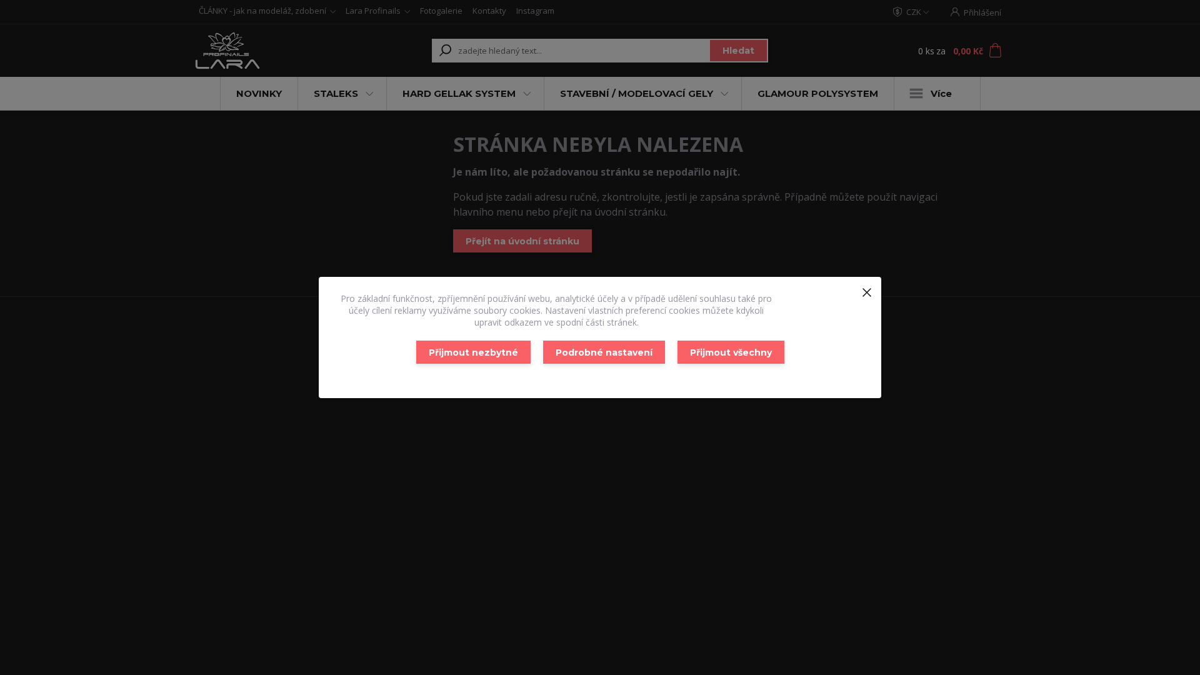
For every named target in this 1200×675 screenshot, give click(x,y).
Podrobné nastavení (604, 352)
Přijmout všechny (731, 352)
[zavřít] (867, 289)
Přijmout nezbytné (473, 352)
